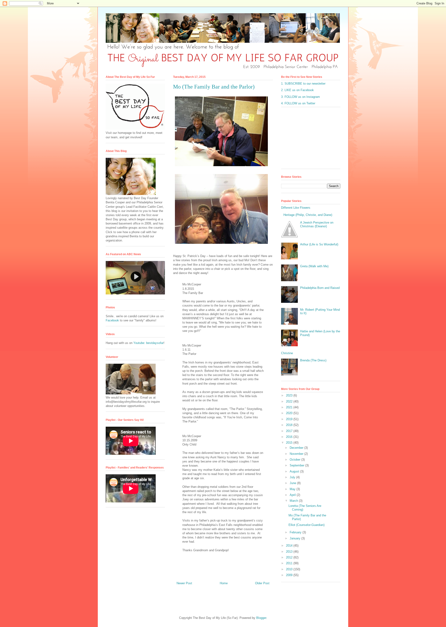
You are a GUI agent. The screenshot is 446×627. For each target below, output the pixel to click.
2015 (289, 442)
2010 (289, 569)
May (293, 489)
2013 (289, 551)
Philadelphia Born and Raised (320, 288)
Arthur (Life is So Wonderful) (319, 244)
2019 (289, 419)
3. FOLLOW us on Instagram (300, 97)
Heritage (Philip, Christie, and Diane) (307, 215)
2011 (289, 563)
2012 (289, 557)
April (293, 495)
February (296, 532)
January (295, 538)
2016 (289, 437)
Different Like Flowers (295, 207)
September (297, 465)
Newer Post (184, 583)
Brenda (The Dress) (313, 360)
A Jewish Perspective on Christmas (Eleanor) (316, 224)
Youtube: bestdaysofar (148, 343)
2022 (289, 401)
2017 (289, 431)
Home (224, 583)
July (293, 477)
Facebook (112, 320)
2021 (289, 407)
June (293, 483)
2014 (289, 545)
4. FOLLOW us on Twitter (298, 103)
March (294, 500)
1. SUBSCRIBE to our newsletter (303, 83)
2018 (289, 425)
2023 (289, 395)
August (295, 471)
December (297, 447)
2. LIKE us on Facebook (297, 90)
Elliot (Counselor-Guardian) (307, 525)
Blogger (261, 618)
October (295, 459)
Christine (287, 353)
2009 (289, 575)
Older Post (262, 583)
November (297, 453)
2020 (289, 413)
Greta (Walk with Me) (314, 266)
